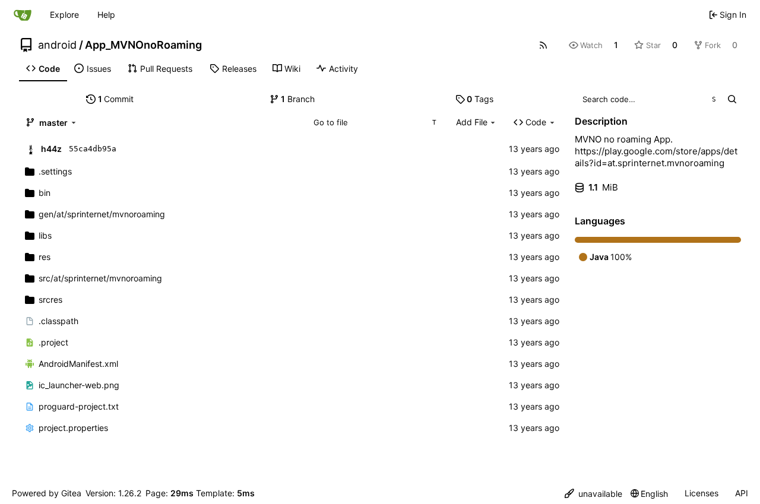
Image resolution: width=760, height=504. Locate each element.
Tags (480, 99)
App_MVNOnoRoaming (143, 45)
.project (53, 342)
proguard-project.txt (79, 406)
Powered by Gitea (46, 493)
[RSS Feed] (543, 45)
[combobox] (374, 122)
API (741, 493)
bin (44, 193)
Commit (116, 99)
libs (45, 235)
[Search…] (732, 99)
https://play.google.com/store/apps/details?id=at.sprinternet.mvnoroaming (656, 157)
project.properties (73, 428)
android (57, 45)
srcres (50, 299)
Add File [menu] (471, 122)
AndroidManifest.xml (78, 364)
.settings (55, 171)
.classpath (58, 321)
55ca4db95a (92, 148)
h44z (51, 149)
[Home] (22, 15)
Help (106, 14)
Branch (298, 99)
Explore (64, 14)
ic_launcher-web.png (79, 385)
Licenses (701, 493)
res (44, 257)
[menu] (593, 494)
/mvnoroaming (102, 214)
